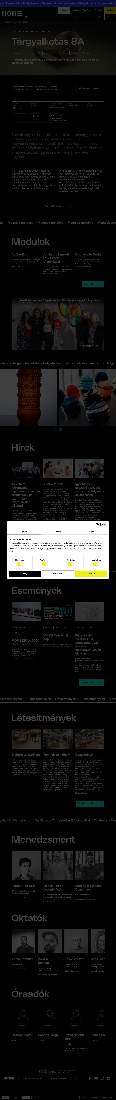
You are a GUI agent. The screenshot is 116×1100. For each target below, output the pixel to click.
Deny (25, 574)
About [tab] (92, 531)
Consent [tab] (24, 531)
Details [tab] (58, 531)
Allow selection (58, 574)
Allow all (91, 574)
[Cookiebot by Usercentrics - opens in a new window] (97, 524)
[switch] (45, 564)
